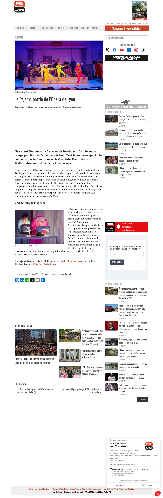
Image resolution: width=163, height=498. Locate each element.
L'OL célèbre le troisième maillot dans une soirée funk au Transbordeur (92, 371)
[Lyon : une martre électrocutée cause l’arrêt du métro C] (111, 160)
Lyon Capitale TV (109, 489)
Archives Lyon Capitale (125, 489)
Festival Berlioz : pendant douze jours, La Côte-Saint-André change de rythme (34, 361)
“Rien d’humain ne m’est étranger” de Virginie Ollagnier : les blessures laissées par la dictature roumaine (133, 327)
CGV (59, 489)
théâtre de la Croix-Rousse (43, 264)
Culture (61, 27)
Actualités (21, 27)
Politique (85, 27)
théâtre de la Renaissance (72, 261)
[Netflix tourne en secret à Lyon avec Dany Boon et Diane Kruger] (70, 360)
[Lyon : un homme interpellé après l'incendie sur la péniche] (111, 366)
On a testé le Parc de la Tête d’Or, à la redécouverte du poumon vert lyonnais (133, 147)
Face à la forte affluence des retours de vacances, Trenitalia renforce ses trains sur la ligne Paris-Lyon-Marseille (132, 310)
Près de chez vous (47, 27)
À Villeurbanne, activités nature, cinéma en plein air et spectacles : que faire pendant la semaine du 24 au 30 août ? (92, 337)
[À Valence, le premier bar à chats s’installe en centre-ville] (111, 342)
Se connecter (109, 23)
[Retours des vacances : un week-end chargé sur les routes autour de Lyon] (111, 387)
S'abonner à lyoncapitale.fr (127, 28)
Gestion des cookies (93, 489)
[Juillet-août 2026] (139, 10)
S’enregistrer (121, 23)
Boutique (140, 23)
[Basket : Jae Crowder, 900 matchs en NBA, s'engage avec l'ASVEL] (111, 377)
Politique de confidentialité (73, 489)
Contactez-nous (35, 489)
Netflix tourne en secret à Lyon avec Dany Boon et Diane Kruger (92, 354)
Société (33, 27)
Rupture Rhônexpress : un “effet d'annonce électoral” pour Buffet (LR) (35, 391)
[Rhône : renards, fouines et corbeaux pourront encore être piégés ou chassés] (111, 170)
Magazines (132, 23)
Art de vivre (72, 27)
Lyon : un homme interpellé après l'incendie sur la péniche (133, 365)
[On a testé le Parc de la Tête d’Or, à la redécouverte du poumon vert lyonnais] (111, 146)
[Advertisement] (59, 130)
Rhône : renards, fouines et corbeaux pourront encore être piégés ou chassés (132, 171)
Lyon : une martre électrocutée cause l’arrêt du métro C (132, 159)
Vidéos (95, 27)
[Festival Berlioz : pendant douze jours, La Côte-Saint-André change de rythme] (36, 355)
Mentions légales (49, 489)
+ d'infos (143, 399)
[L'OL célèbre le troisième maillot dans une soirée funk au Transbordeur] (70, 377)
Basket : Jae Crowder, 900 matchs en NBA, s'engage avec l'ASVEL (133, 376)
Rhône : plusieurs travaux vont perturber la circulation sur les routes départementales (132, 353)
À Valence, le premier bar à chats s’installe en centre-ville (133, 341)
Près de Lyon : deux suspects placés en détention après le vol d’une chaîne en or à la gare (132, 133)
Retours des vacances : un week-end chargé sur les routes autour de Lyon (133, 388)
